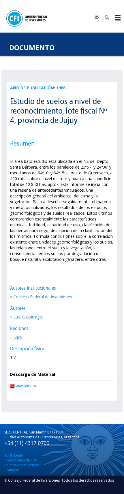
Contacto (11, 469)
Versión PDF (26, 386)
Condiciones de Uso (20, 460)
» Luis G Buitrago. (26, 317)
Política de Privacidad (22, 465)
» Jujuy (16, 337)
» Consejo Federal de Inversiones (41, 296)
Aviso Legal (13, 455)
